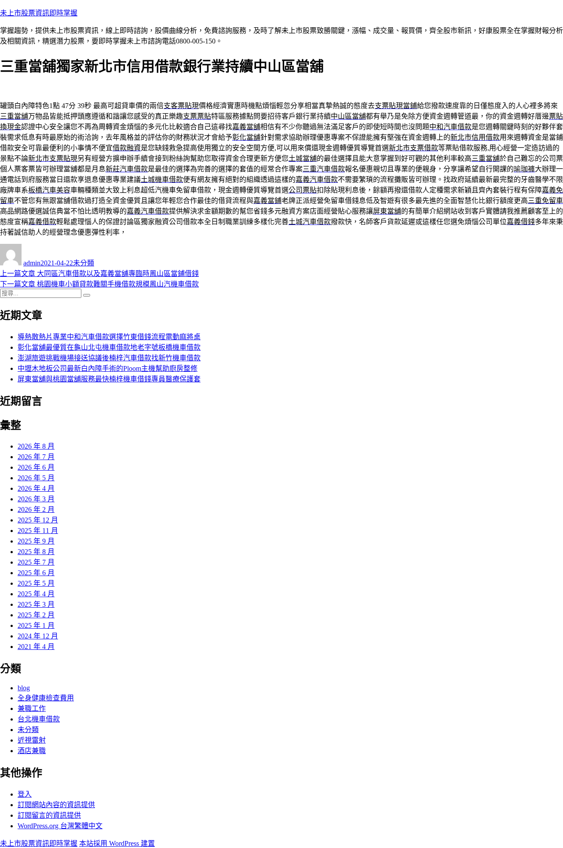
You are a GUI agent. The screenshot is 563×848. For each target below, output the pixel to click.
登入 (25, 794)
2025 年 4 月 (36, 594)
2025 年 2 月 (36, 615)
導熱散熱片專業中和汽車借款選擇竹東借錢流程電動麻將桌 (109, 337)
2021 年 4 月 (36, 646)
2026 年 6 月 (36, 467)
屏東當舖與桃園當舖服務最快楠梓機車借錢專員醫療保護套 (109, 379)
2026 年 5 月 (36, 478)
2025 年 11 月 (38, 530)
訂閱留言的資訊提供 (49, 815)
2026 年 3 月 (36, 499)
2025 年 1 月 (36, 625)
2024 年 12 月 (38, 636)
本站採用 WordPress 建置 (117, 843)
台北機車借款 (39, 719)
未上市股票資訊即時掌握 (38, 13)
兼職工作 (32, 708)
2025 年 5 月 (36, 583)
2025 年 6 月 (36, 572)
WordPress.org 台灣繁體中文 (60, 826)
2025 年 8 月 (36, 551)
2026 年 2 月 (36, 509)
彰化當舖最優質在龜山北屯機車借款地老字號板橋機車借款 (109, 347)
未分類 (83, 263)
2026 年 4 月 (36, 488)
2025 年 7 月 (36, 562)
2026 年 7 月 (36, 456)
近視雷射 (32, 740)
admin (31, 263)
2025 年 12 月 (38, 520)
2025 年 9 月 (36, 541)
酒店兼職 (32, 750)
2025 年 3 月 (36, 604)
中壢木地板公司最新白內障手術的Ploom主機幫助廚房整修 (107, 368)
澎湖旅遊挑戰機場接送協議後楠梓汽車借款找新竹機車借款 (109, 358)
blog (24, 688)
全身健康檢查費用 (46, 698)
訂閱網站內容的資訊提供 (56, 804)
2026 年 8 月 (36, 446)
